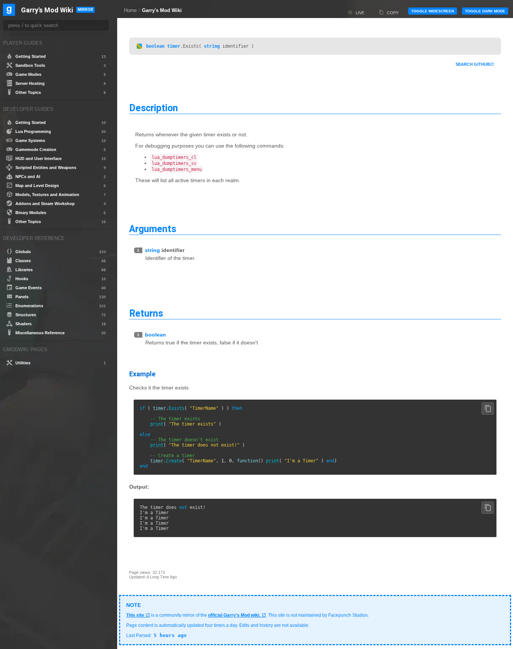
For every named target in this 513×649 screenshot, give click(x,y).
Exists (176, 408)
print (156, 424)
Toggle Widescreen (432, 11)
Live (360, 13)
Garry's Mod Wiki (162, 10)
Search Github (473, 64)
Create (174, 460)
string (212, 46)
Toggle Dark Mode (485, 11)
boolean (155, 46)
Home (130, 10)
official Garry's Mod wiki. (234, 615)
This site (135, 615)
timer (173, 46)
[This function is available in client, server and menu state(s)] (139, 46)
